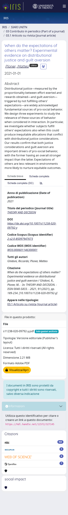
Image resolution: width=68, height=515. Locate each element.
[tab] (41, 182)
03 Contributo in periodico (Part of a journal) (35, 31)
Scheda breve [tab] (15, 176)
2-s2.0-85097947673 (20, 239)
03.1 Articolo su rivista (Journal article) (31, 35)
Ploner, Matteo (17, 66)
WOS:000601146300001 (22, 250)
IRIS (4, 27)
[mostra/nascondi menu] (64, 6)
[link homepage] (12, 6)
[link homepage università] (43, 6)
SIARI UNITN (19, 27)
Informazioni (16, 406)
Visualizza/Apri (18, 370)
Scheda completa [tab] (39, 176)
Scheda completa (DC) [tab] (20, 183)
